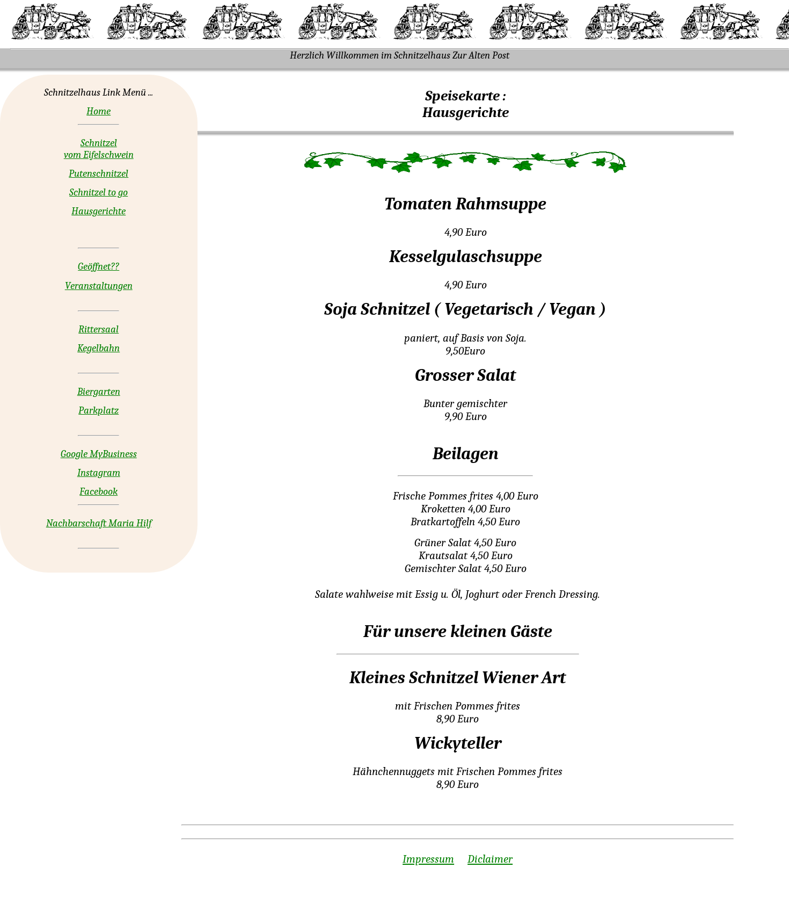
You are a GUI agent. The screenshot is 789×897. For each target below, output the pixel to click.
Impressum (428, 858)
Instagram (98, 473)
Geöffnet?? (98, 266)
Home (98, 111)
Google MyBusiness (99, 454)
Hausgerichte (98, 211)
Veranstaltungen (99, 286)
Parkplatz (98, 410)
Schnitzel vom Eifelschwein (99, 149)
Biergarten (98, 391)
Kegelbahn (98, 348)
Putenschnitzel (98, 173)
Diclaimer (490, 858)
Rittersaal (98, 329)
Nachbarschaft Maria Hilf (98, 523)
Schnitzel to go (98, 192)
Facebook (98, 491)
